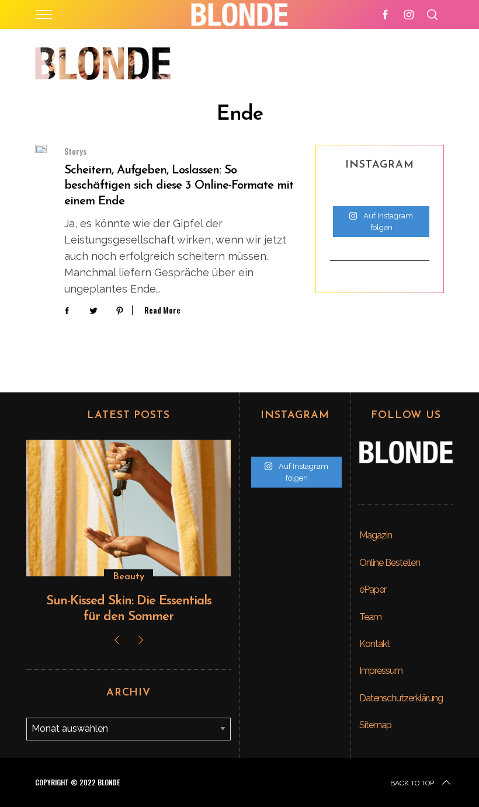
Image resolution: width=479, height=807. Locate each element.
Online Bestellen (389, 562)
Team (370, 616)
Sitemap (375, 725)
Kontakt (374, 643)
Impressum (380, 670)
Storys (75, 151)
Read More (162, 310)
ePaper (372, 589)
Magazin (375, 535)
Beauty (128, 577)
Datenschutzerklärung (401, 698)
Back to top (412, 783)
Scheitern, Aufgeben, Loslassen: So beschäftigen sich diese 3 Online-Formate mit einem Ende (178, 186)
